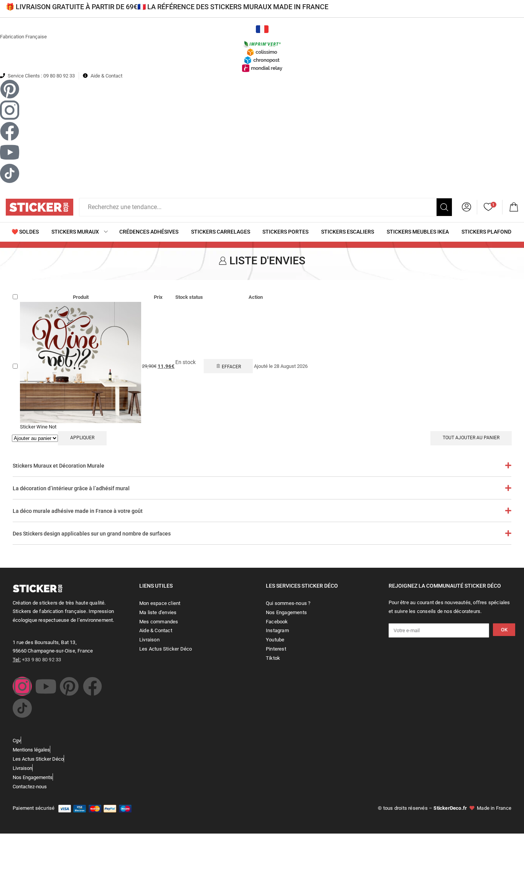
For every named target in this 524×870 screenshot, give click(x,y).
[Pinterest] (69, 686)
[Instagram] (22, 686)
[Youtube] (45, 686)
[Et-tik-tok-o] (22, 708)
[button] (513, 207)
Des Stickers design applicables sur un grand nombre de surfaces (92, 534)
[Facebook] (92, 686)
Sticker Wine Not (38, 427)
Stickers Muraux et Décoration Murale (58, 466)
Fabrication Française (23, 37)
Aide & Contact (106, 76)
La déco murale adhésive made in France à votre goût (78, 511)
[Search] (444, 207)
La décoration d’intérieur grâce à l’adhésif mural (71, 488)
